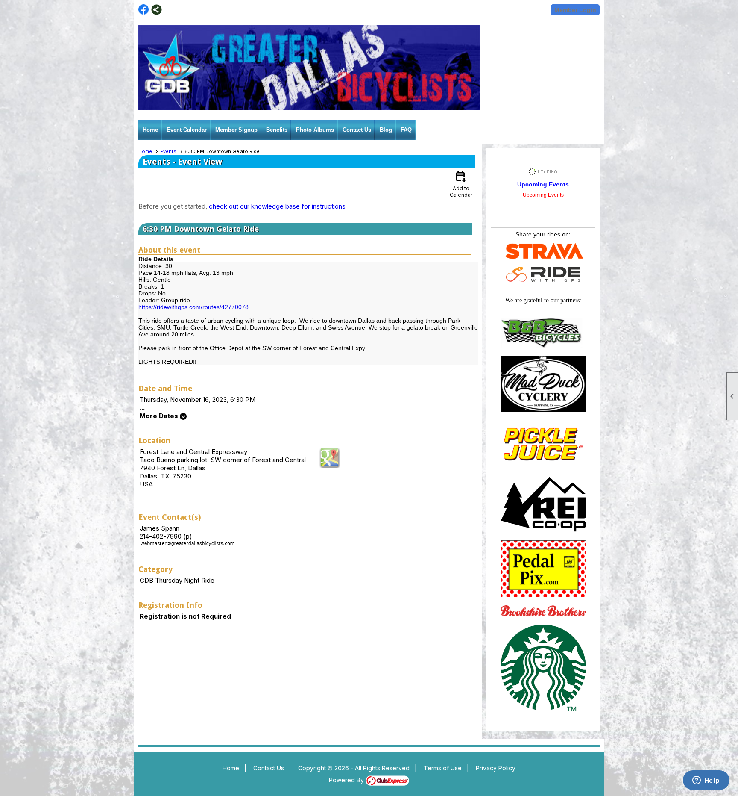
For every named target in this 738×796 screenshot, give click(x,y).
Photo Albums (315, 130)
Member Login (575, 9)
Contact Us (357, 130)
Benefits (276, 130)
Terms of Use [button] (443, 768)
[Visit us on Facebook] (143, 9)
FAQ (406, 130)
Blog (386, 130)
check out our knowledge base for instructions (277, 206)
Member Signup (236, 130)
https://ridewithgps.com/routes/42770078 (193, 307)
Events (168, 151)
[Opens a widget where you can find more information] (705, 781)
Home (150, 130)
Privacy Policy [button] (495, 768)
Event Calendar (187, 130)
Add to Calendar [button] (461, 183)
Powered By (347, 780)
